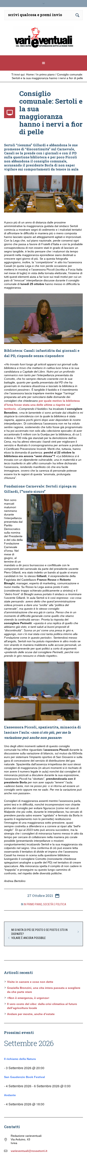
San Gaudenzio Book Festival (24, 1077)
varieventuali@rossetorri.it (29, 1150)
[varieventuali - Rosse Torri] (43, 39)
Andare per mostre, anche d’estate (31, 1014)
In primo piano (45, 74)
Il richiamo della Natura (20, 1058)
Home (30, 74)
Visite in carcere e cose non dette (30, 981)
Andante (10, 1095)
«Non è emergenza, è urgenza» (28, 998)
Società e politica (54, 904)
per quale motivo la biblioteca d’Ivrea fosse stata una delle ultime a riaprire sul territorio (42, 404)
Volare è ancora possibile (28, 938)
